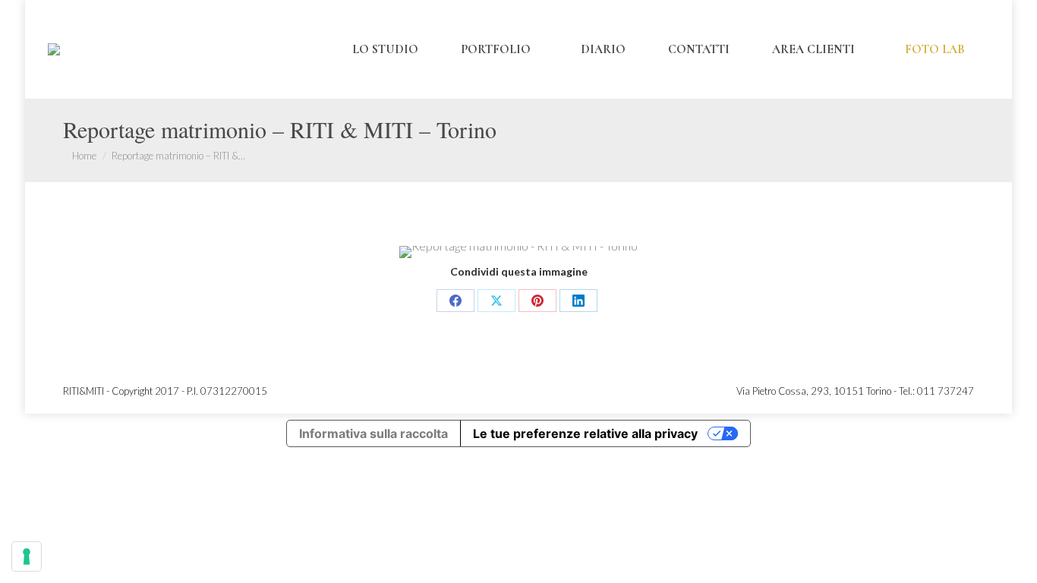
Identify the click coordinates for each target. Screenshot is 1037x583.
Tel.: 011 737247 (936, 391)
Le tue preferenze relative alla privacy (585, 433)
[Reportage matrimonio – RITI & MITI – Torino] (518, 252)
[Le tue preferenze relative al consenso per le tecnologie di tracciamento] (26, 556)
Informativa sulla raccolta (373, 433)
